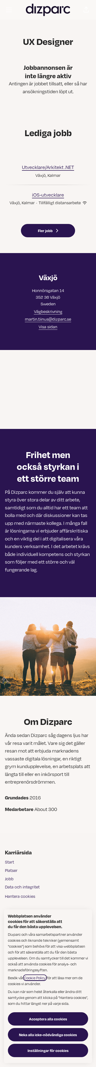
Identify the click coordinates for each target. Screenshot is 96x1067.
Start (9, 862)
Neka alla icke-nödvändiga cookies (48, 1034)
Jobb (9, 878)
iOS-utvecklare (48, 195)
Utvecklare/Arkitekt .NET (48, 167)
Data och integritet (22, 886)
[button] (86, 10)
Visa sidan (48, 326)
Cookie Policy (35, 977)
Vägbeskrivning (48, 311)
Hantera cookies (20, 896)
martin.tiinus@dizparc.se (48, 319)
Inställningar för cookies (48, 1050)
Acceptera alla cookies (48, 1019)
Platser (11, 870)
